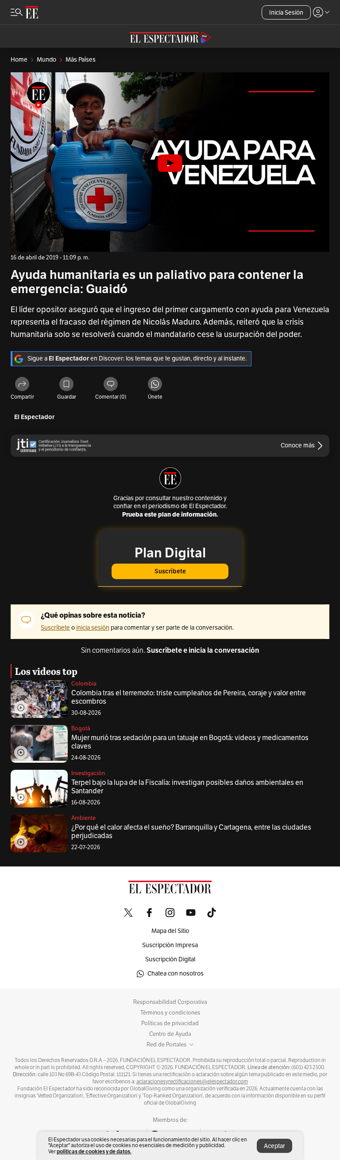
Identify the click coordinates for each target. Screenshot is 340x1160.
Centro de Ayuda (170, 1034)
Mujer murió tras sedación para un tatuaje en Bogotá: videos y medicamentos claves (190, 742)
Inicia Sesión (286, 12)
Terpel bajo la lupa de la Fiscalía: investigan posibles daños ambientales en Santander (187, 787)
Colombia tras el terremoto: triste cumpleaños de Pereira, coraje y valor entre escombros (188, 697)
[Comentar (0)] (111, 384)
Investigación (88, 773)
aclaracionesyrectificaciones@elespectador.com (192, 1081)
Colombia (84, 683)
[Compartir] (22, 384)
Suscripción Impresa (170, 945)
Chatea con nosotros (175, 973)
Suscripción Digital (170, 959)
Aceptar (274, 1146)
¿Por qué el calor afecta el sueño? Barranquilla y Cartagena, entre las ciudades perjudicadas (191, 831)
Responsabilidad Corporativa (170, 1002)
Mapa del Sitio (170, 931)
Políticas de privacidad (170, 1023)
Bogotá (80, 728)
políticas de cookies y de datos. (94, 1151)
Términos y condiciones (170, 1013)
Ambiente (83, 818)
